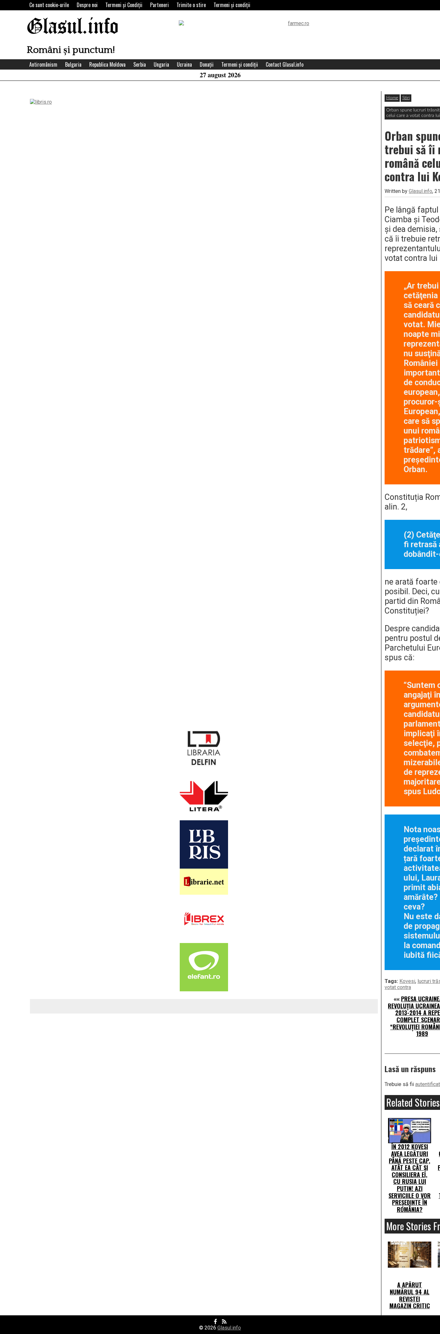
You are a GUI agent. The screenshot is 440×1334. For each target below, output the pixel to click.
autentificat (427, 1084)
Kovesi (407, 981)
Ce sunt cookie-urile (49, 5)
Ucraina (184, 64)
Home (392, 98)
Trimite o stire (191, 5)
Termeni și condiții (232, 5)
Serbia (139, 64)
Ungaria (161, 64)
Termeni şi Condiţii (123, 5)
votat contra (398, 987)
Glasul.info (73, 27)
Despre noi (87, 5)
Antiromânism (43, 64)
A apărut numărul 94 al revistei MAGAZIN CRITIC (409, 1295)
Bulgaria (73, 64)
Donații (207, 64)
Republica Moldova (107, 64)
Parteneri (159, 5)
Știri (406, 98)
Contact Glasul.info (284, 64)
